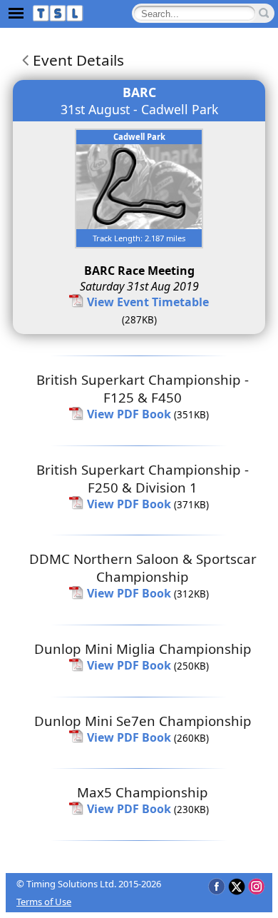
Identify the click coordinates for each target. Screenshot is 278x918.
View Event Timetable (148, 302)
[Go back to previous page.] (23, 60)
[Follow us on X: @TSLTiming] (236, 886)
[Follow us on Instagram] (256, 886)
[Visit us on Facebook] (216, 886)
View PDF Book (129, 414)
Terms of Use (43, 901)
